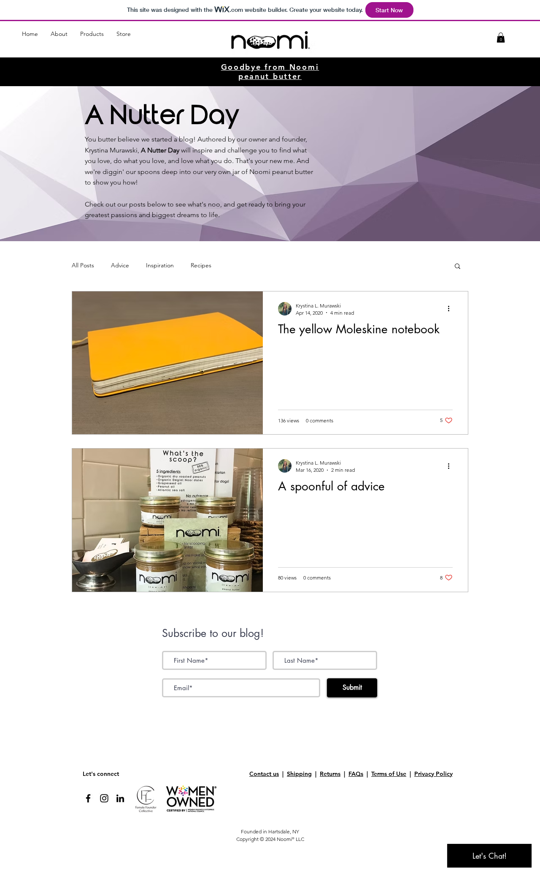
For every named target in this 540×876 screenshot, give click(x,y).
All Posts (83, 265)
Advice (120, 265)
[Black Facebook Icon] (88, 798)
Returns (330, 774)
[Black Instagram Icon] (104, 798)
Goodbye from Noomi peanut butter (270, 71)
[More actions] (451, 309)
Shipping (299, 774)
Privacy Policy (433, 774)
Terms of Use (388, 774)
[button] (59, 37)
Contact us (264, 774)
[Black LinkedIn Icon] (120, 798)
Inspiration (160, 265)
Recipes (201, 265)
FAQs (355, 774)
